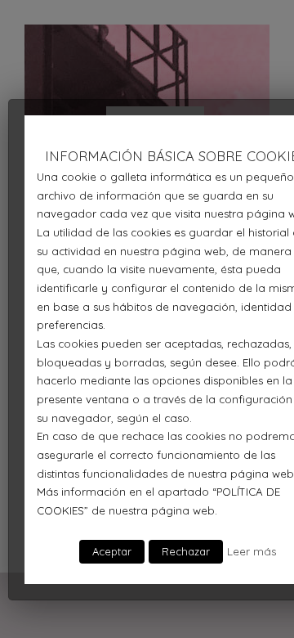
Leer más (251, 551)
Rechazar (186, 551)
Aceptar (111, 551)
